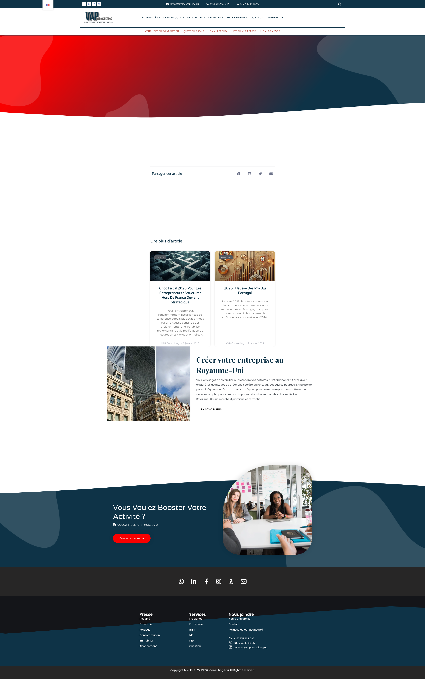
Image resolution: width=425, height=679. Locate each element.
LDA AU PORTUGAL (219, 31)
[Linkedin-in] (194, 581)
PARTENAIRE (274, 17)
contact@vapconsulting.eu (184, 3)
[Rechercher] (339, 4)
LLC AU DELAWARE (270, 31)
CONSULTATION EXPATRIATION (162, 31)
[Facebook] (84, 4)
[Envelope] (244, 581)
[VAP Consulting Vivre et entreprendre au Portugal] (98, 17)
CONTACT (257, 17)
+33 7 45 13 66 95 (249, 3)
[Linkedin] (89, 4)
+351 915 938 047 (219, 3)
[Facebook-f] (206, 581)
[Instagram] (94, 4)
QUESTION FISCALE (193, 31)
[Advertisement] (212, 131)
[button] (159, 17)
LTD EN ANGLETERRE (244, 31)
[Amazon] (231, 581)
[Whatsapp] (99, 4)
